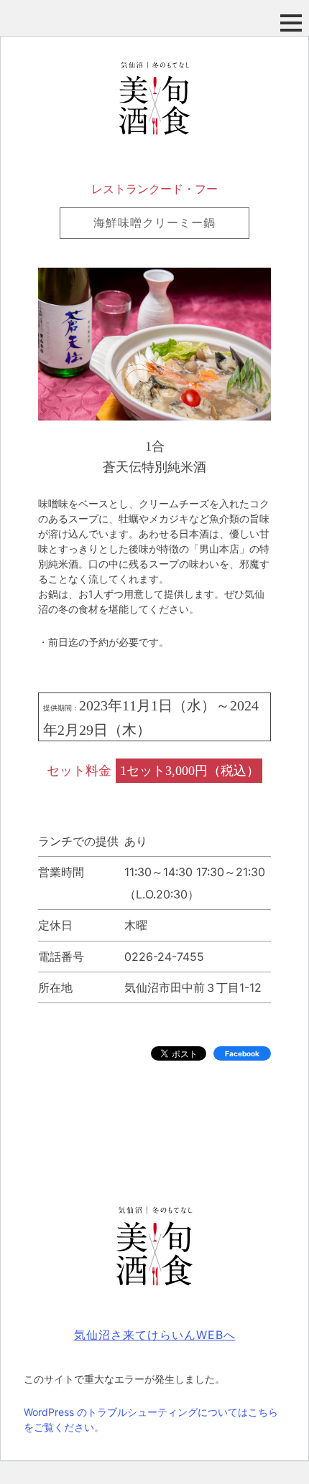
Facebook (242, 1053)
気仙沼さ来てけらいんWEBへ (155, 1335)
